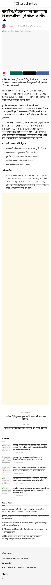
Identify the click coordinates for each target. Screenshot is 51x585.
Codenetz (25, 558)
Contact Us (11, 567)
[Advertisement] (25, 299)
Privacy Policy (31, 567)
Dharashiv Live (10, 558)
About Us (21, 567)
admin (11, 26)
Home (3, 567)
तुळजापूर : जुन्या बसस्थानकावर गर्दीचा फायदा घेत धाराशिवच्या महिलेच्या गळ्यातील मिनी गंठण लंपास (28, 458)
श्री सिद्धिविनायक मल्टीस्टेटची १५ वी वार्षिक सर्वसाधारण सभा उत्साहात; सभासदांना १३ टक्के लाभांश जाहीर (30, 479)
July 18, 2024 (21, 26)
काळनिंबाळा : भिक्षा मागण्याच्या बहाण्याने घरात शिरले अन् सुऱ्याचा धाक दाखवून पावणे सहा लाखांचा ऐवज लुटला (30, 468)
